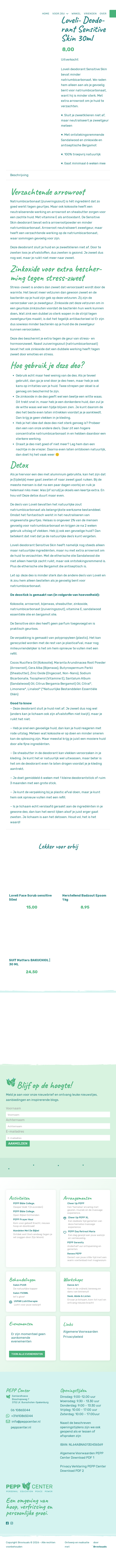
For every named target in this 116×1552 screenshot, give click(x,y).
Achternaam (15, 1120)
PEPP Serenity (75, 1242)
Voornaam (13, 1108)
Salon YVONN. (20, 1293)
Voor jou (58, 13)
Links (68, 1324)
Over (103, 13)
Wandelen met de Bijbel (26, 1230)
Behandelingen (22, 1279)
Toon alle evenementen (27, 1354)
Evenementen (21, 1323)
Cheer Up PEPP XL (78, 1217)
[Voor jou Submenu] (67, 13)
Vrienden (90, 13)
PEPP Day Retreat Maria (81, 1231)
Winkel (76, 13)
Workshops (73, 1279)
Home (45, 13)
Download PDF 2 (72, 1470)
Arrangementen (77, 1198)
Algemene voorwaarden (80, 1331)
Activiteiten (19, 1198)
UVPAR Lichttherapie (26, 1301)
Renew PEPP (74, 1253)
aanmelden (17, 1143)
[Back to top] (106, 1543)
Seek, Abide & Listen (79, 1296)
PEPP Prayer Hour (23, 1219)
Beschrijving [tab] (19, 175)
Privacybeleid (73, 1336)
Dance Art (73, 1285)
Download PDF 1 (82, 1457)
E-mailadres (15, 1131)
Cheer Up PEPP (75, 1203)
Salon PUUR (19, 1285)
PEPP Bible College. (24, 1203)
